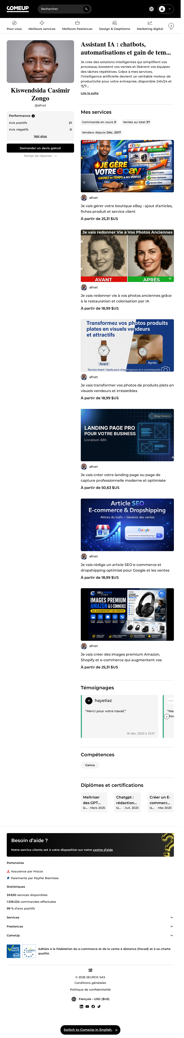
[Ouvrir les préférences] (151, 9)
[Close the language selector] (116, 1030)
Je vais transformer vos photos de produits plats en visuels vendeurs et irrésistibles (127, 388)
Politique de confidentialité (90, 989)
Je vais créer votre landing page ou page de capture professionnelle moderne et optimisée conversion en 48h (123, 480)
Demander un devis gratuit (40, 148)
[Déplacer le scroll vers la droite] (171, 25)
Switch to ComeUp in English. (88, 1030)
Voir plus (40, 136)
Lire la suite (90, 93)
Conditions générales (90, 983)
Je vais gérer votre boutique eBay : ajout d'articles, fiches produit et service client (127, 209)
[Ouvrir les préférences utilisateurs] (170, 9)
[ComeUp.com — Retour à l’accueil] (18, 9)
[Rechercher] (86, 9)
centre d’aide (103, 850)
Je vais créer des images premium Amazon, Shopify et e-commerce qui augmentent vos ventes (121, 660)
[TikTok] (99, 1006)
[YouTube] (87, 1006)
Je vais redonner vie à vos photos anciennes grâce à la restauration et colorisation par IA (126, 298)
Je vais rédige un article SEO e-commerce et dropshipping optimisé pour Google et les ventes (125, 567)
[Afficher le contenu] (171, 917)
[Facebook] (93, 1006)
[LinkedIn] (81, 1006)
